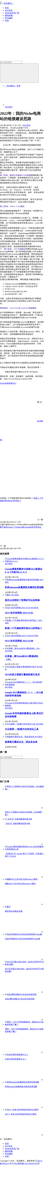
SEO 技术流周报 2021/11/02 (19, 612)
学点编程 (9, 18)
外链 (7, 383)
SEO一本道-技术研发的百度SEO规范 (21, 1114)
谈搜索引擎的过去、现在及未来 (21, 742)
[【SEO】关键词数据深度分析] (18, 819)
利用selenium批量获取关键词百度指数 (24, 587)
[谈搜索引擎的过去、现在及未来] (20, 737)
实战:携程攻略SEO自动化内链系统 (20, 999)
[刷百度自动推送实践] (8, 907)
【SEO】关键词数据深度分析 (17, 823)
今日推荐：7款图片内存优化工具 (22, 729)
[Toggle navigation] (1, 1)
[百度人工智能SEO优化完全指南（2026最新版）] (24, 789)
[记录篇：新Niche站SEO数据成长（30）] (23, 648)
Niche (2, 383)
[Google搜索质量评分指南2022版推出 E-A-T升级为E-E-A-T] (24, 561)
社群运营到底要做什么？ (15, 1059)
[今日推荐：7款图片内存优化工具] (20, 724)
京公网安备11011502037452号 (27, 1163)
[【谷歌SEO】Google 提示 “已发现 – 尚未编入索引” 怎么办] (24, 849)
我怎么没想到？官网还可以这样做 (22, 600)
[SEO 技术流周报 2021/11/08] (18, 636)
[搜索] (19, 73)
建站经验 (9, 15)
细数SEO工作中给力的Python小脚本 (20, 884)
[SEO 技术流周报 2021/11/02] (18, 608)
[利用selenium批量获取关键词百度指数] (22, 580)
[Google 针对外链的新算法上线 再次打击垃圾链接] (24, 705)
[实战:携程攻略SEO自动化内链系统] (21, 994)
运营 (7, 20)
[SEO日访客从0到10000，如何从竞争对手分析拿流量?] (24, 964)
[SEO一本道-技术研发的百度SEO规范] (21, 1110)
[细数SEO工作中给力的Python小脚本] (21, 879)
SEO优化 (9, 10)
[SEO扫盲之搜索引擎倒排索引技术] (21, 667)
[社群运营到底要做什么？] (16, 1055)
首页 (7, 8)
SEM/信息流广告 (12, 13)
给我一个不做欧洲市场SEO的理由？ (23, 628)
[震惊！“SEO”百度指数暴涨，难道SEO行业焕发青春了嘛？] (24, 1024)
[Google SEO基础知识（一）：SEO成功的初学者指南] (24, 685)
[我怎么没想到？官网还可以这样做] (8, 595)
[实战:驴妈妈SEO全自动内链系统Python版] (23, 934)
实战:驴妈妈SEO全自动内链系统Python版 (22, 939)
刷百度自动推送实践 (13, 911)
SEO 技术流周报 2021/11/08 (19, 641)
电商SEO (12, 383)
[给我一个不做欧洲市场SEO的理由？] (21, 620)
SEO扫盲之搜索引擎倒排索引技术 (22, 674)
